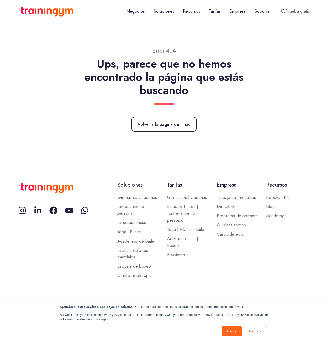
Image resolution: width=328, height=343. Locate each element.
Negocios (136, 11)
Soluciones (163, 11)
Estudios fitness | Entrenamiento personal (182, 213)
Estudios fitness (131, 222)
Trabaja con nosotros (236, 197)
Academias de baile (135, 241)
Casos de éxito (230, 234)
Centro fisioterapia (134, 275)
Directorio (226, 206)
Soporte (262, 11)
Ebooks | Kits (278, 197)
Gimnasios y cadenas (137, 197)
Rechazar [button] (256, 331)
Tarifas (215, 11)
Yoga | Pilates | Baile (185, 229)
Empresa (237, 11)
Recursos (191, 11)
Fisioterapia (177, 255)
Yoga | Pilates (129, 231)
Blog (270, 206)
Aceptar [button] (232, 331)
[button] (282, 11)
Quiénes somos (231, 225)
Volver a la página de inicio (164, 124)
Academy (275, 216)
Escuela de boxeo (134, 266)
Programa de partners (237, 216)
